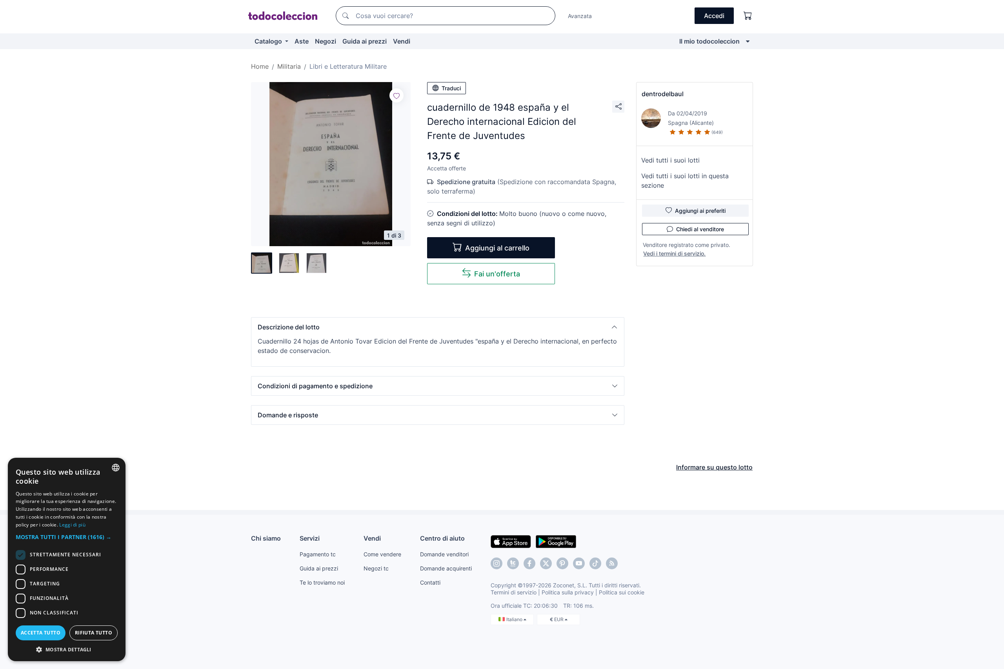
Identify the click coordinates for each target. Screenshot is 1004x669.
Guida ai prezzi (364, 41)
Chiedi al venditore (700, 229)
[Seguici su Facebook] (529, 563)
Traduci (451, 88)
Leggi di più (72, 524)
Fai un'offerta (497, 274)
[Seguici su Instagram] (496, 563)
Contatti (430, 582)
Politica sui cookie (621, 592)
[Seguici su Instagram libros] (513, 563)
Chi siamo (266, 538)
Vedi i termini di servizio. (674, 253)
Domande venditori (444, 554)
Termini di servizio (514, 592)
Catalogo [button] (269, 41)
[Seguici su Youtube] (579, 563)
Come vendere (382, 554)
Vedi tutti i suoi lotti (670, 160)
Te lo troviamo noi (322, 582)
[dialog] (67, 559)
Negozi (325, 41)
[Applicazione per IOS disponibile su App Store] (511, 541)
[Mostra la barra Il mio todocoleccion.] (748, 41)
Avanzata (580, 16)
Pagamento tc (318, 554)
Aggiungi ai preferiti (700, 210)
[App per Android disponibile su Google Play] (556, 541)
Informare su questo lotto (714, 467)
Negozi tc (376, 568)
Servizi (310, 538)
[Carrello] (748, 16)
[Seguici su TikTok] (595, 563)
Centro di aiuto (442, 538)
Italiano (515, 619)
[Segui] (396, 95)
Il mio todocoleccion (709, 41)
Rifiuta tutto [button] (93, 632)
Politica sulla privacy (568, 592)
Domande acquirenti (446, 568)
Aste (302, 41)
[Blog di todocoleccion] (612, 563)
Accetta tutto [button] (40, 632)
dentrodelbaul (663, 94)
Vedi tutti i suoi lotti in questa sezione (685, 180)
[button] (438, 327)
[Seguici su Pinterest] (562, 563)
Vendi (401, 41)
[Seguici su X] (546, 563)
